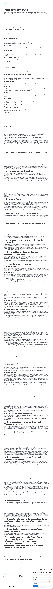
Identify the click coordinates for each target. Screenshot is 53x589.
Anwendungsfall (21, 576)
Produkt (20, 577)
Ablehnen (40, 585)
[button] (51, 569)
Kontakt (20, 579)
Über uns (20, 578)
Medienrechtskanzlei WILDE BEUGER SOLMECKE (16, 567)
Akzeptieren (35, 585)
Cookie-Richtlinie (39, 587)
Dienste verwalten (35, 583)
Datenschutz (43, 587)
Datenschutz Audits (43, 566)
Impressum (46, 587)
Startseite (20, 575)
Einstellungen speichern (47, 585)
